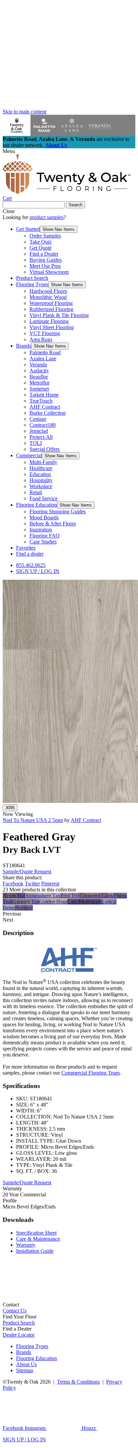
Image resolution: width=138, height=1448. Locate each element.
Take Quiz (40, 242)
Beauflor (38, 376)
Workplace (40, 486)
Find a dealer (30, 554)
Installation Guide (35, 1251)
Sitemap (24, 1370)
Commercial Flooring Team (90, 1073)
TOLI (35, 443)
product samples (46, 217)
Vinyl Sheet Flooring (51, 327)
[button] (58, 229)
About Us (56, 145)
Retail (35, 492)
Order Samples (45, 236)
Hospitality (41, 480)
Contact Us (14, 1310)
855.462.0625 (31, 565)
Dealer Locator (18, 1335)
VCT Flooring (44, 333)
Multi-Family (43, 462)
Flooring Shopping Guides (57, 511)
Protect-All (41, 437)
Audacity (39, 370)
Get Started (28, 229)
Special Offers (44, 449)
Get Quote (40, 248)
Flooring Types (32, 284)
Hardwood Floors (48, 291)
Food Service (43, 498)
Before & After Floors (52, 523)
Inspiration (40, 529)
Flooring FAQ (44, 535)
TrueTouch (41, 401)
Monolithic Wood (48, 297)
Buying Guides (45, 260)
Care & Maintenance (38, 1239)
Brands (23, 346)
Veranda (38, 364)
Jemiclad (38, 431)
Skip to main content (24, 111)
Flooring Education (36, 505)
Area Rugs (40, 339)
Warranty (26, 1245)
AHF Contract (44, 407)
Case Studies (43, 542)
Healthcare (40, 468)
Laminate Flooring (49, 321)
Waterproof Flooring (51, 303)
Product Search (32, 278)
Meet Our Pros (45, 266)
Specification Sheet (36, 1233)
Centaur (37, 419)
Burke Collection (47, 413)
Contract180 (42, 425)
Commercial (29, 455)
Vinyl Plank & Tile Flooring (59, 315)
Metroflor (39, 382)
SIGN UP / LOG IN (37, 571)
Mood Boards (44, 517)
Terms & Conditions (78, 1382)
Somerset (39, 389)
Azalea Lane (42, 358)
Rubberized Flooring (51, 309)
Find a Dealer (43, 254)
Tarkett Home (44, 395)
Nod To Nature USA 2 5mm (33, 820)
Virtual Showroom (49, 272)
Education (40, 474)
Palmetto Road (45, 352)
